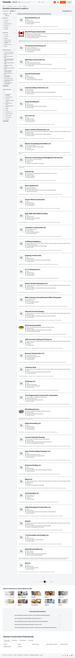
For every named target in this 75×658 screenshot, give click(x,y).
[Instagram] (69, 655)
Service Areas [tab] (30, 640)
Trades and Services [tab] (22, 640)
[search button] (54, 2)
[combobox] (46, 2)
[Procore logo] (7, 2)
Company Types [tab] (7, 640)
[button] (3, 20)
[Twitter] (67, 655)
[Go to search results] (14, 92)
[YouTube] (71, 655)
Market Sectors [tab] (14, 640)
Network (14, 2)
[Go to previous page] (36, 582)
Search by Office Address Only (7, 14)
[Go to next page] (53, 582)
